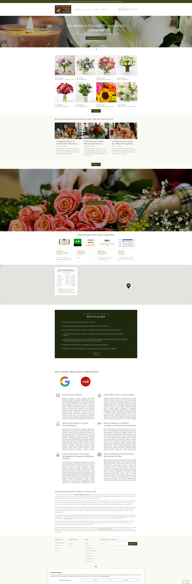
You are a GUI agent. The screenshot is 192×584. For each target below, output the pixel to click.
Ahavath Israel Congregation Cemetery (80, 432)
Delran (70, 411)
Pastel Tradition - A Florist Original (65, 79)
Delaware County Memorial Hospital (114, 416)
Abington (65, 398)
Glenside (82, 416)
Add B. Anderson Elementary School (125, 446)
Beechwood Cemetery (69, 444)
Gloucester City (90, 416)
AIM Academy (108, 432)
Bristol (81, 403)
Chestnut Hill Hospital (117, 410)
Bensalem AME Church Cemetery (79, 446)
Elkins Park (73, 413)
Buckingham (70, 405)
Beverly (71, 401)
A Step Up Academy (112, 430)
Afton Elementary (109, 449)
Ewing (79, 413)
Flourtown (65, 415)
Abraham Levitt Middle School (121, 437)
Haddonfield (90, 418)
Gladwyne (77, 416)
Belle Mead (85, 400)
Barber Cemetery (67, 442)
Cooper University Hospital (118, 411)
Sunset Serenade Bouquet (103, 79)
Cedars (64, 406)
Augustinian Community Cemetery (72, 440)
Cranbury (91, 410)
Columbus (70, 410)
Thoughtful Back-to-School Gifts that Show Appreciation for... (67, 142)
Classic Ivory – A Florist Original (126, 106)
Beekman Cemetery (83, 444)
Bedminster (77, 400)
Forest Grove (72, 415)
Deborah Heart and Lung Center (125, 415)
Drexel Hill (91, 411)
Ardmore (84, 398)
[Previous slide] (88, 49)
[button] (89, 9)
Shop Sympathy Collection (96, 38)
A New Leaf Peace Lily (82, 106)
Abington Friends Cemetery (71, 429)
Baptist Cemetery (89, 440)
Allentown (72, 398)
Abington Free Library (119, 434)
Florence (91, 413)
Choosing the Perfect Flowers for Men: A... (94, 142)
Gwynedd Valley (72, 418)
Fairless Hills (85, 413)
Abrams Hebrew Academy (123, 439)
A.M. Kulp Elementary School (127, 430)
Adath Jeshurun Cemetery (70, 430)
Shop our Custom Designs (96, 203)
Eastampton (65, 413)
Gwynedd (65, 418)
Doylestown (77, 411)
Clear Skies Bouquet (81, 79)
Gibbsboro (70, 416)
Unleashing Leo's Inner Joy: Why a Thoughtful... (123, 142)
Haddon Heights (82, 418)
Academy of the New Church (122, 440)
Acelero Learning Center (128, 442)
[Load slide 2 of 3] (94, 49)
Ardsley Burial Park (77, 439)
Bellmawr (91, 400)
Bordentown (75, 403)
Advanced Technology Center (127, 447)
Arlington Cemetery (88, 439)
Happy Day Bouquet (122, 79)
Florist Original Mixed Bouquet (105, 106)
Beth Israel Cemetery (76, 447)
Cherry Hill (84, 406)
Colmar (64, 410)
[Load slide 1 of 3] (92, 49)
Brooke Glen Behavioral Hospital (119, 401)
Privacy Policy (105, 576)
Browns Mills (87, 403)
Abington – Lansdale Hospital (123, 398)
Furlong (64, 416)
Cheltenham (76, 406)
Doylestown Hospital (130, 416)
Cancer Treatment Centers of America (120, 403)
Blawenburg (84, 401)
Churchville (65, 408)
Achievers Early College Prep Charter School (117, 444)
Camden (84, 405)
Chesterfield (91, 406)
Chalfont (69, 406)
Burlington (78, 405)
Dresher (84, 411)
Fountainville (90, 415)
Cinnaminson (73, 408)
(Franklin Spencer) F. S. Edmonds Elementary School (119, 429)
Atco (89, 398)
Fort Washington (81, 415)
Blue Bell (68, 403)
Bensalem (65, 401)
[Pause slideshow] (103, 49)
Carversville (91, 405)
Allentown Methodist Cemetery (78, 437)
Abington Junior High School (117, 435)
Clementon (81, 408)
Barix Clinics (120, 400)
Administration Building (111, 447)
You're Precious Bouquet (62, 106)
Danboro (64, 411)
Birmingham (77, 401)
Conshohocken (77, 410)
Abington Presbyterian (87, 429)
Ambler (78, 398)
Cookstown (85, 410)
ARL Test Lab (117, 432)
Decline (126, 580)
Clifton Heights (90, 408)
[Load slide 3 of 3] (96, 49)
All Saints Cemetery (82, 434)
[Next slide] (100, 49)
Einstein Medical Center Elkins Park (115, 418)
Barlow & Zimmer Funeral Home (84, 442)
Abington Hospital (109, 398)
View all (96, 111)
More (96, 354)
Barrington (71, 400)
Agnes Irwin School (121, 449)
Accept (95, 580)
